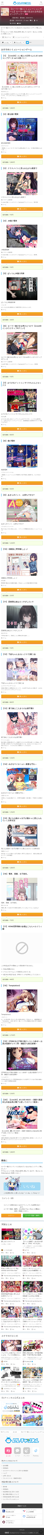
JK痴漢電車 (5, 250)
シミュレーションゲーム (22, 37)
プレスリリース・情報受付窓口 (12, 1478)
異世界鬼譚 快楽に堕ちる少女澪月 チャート (10, 1295)
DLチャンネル (22, 3)
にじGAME (31, 1511)
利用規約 (5, 1468)
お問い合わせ (7, 1475)
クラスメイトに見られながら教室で (13, 197)
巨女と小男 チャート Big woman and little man (9, 1269)
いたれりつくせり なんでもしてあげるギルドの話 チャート (10, 1321)
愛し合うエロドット (8, 1241)
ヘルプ (5, 1473)
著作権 (5, 1486)
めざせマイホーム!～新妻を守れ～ (13, 793)
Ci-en (11, 1516)
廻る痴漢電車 (5, 143)
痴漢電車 (4, 470)
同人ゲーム (8, 37)
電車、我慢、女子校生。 (9, 903)
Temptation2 (6, 1014)
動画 (19, 23)
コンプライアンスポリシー (11, 1499)
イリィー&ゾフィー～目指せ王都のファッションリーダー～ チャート (33, 1321)
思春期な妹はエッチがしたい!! (11, 630)
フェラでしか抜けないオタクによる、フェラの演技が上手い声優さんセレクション (11, 1355)
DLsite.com (10, 1511)
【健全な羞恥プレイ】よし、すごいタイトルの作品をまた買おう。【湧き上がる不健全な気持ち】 (11, 1383)
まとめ (15, 1432)
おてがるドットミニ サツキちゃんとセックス (16, 414)
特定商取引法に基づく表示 (11, 1492)
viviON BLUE (31, 1516)
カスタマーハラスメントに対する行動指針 (15, 1470)
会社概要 (5, 1465)
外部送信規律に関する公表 (11, 1497)
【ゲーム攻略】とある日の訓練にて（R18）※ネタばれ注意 (33, 1243)
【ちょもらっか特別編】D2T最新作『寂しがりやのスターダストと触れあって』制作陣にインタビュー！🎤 (33, 1383)
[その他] (30, 42)
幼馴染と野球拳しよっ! (9, 578)
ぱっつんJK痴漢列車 (8, 302)
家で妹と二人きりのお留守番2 (11, 737)
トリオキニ (10, 1522)
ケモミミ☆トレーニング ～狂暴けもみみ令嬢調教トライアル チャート (33, 1270)
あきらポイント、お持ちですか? (12, 524)
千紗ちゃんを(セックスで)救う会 (12, 683)
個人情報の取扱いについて (11, 1494)
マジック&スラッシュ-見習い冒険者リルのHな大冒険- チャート (33, 1296)
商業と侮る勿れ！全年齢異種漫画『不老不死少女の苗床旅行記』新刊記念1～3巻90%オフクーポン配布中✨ (33, 1356)
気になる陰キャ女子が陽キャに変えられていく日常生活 (20, 849)
